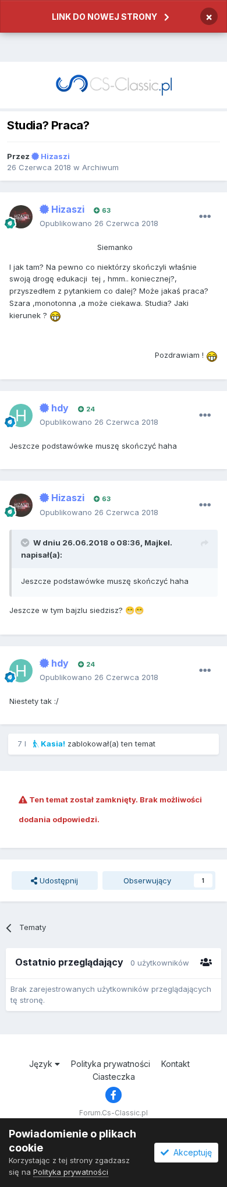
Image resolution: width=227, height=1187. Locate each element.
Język (42, 1064)
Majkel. (158, 542)
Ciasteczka (114, 1077)
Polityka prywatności (110, 1064)
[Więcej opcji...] (205, 217)
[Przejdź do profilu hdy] (21, 415)
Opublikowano (99, 223)
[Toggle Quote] (26, 542)
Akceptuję (190, 1152)
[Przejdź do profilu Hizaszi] (21, 216)
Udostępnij (57, 880)
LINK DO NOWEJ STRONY (104, 17)
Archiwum (100, 167)
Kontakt (175, 1064)
